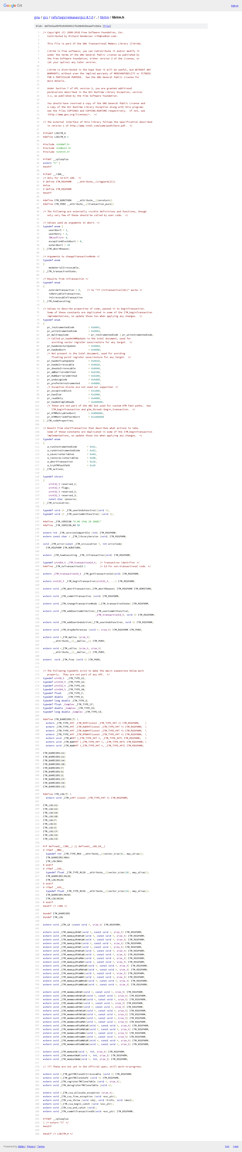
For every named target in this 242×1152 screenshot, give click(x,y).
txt (227, 1146)
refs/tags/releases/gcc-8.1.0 (72, 17)
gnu (37, 17)
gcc (45, 17)
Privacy (31, 1146)
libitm (104, 17)
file (107, 26)
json (235, 1146)
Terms (41, 1146)
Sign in (234, 5)
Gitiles (21, 1146)
